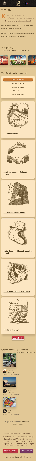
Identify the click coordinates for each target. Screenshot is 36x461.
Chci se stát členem (18, 83)
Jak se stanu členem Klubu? (14, 213)
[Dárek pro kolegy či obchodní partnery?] (18, 154)
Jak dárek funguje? (11, 330)
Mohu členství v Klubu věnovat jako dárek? (18, 252)
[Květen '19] (18, 60)
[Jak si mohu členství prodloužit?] (18, 273)
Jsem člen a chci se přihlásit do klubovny (18, 457)
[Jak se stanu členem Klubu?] (18, 194)
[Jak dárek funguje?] (18, 312)
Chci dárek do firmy (18, 94)
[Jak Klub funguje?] (18, 116)
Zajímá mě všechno (18, 79)
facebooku (26, 421)
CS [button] (28, 3)
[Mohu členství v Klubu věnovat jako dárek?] (18, 233)
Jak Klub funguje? (11, 134)
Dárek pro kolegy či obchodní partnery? (15, 173)
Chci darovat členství (18, 87)
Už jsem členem (18, 91)
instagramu (18, 424)
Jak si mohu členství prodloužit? (17, 291)
